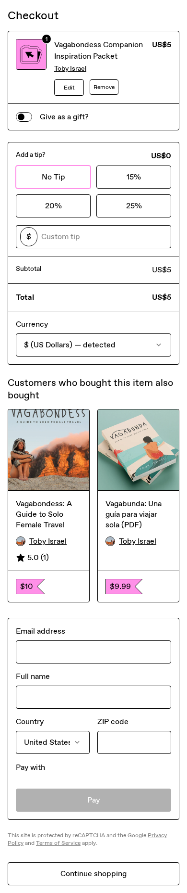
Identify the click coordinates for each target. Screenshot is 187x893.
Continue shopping (93, 873)
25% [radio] (134, 205)
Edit (69, 87)
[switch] (24, 117)
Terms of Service (58, 843)
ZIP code (113, 721)
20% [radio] (53, 205)
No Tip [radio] (53, 176)
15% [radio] (134, 176)
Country (30, 721)
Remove (104, 87)
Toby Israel (70, 68)
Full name (33, 676)
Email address (40, 631)
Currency (32, 324)
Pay (93, 799)
